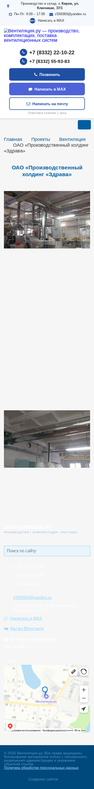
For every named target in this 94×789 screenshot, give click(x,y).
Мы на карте (17, 646)
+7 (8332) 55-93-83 (49, 61)
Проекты (40, 139)
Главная (13, 139)
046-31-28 (27, 584)
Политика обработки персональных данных (41, 768)
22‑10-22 (28, 566)
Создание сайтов (43, 779)
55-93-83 (28, 575)
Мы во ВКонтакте (27, 628)
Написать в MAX (51, 20)
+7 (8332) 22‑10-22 (51, 52)
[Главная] (47, 37)
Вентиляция (72, 139)
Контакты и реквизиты (33, 639)
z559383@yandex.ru (70, 14)
